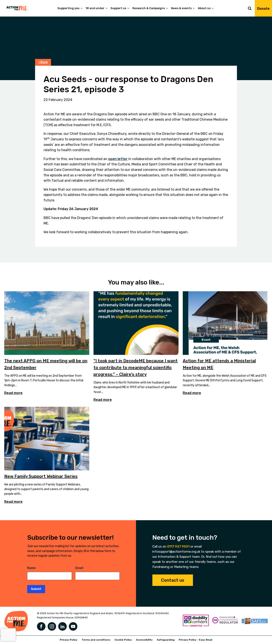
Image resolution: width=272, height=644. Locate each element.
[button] (251, 8)
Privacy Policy (68, 639)
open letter (118, 159)
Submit (36, 589)
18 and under (95, 8)
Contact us (172, 580)
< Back (43, 62)
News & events (181, 8)
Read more (13, 393)
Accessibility (144, 639)
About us (204, 8)
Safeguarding (165, 639)
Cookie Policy (123, 639)
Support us (118, 8)
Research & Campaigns (148, 8)
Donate (263, 9)
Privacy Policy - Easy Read (195, 639)
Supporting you (68, 8)
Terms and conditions (96, 639)
